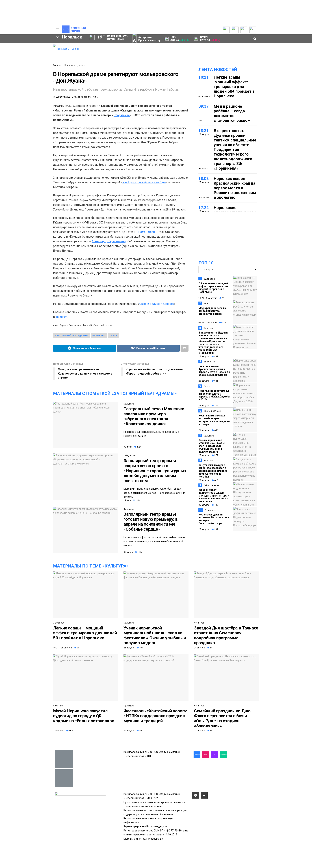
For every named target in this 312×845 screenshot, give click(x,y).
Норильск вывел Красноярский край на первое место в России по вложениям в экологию (235, 188)
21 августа (199, 730)
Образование (36, 88)
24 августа (199, 647)
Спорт (206, 386)
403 (216, 430)
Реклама (32, 49)
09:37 (203, 106)
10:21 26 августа (207, 298)
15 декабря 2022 (61, 97)
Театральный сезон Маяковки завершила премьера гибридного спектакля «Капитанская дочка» (154, 416)
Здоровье (204, 96)
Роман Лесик (147, 232)
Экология (203, 198)
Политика (32, 57)
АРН (21, 82)
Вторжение (122, 115)
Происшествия (212, 411)
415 (216, 480)
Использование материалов (36, 62)
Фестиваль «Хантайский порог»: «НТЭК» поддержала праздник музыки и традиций (155, 715)
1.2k (138, 447)
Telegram (61, 317)
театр (113, 335)
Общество (130, 456)
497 (216, 356)
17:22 (203, 207)
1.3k (137, 500)
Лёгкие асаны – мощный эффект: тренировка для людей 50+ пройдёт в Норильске (234, 86)
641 (216, 381)
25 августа (203, 356)
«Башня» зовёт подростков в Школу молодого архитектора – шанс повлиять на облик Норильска (213, 495)
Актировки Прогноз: (149, 39)
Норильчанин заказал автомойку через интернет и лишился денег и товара (214, 420)
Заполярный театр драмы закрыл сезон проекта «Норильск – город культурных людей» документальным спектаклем (155, 470)
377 (216, 455)
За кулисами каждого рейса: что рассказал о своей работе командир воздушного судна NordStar (212, 471)
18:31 (203, 130)
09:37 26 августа (207, 322)
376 (216, 405)
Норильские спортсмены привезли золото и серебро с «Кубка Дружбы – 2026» (214, 395)
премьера (98, 335)
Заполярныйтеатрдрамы (71, 335)
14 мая (127, 500)
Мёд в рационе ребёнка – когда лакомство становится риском (232, 113)
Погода (31, 67)
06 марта (128, 552)
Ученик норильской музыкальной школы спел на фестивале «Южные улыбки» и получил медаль (211, 446)
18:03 (203, 178)
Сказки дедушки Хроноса (156, 304)
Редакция (33, 46)
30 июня (128, 447)
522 (141, 730)
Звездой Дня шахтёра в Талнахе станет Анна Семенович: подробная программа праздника (226, 635)
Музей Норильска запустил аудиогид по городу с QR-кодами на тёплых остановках (83, 715)
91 (223, 298)
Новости (68, 65)
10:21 (203, 77)
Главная (57, 65)
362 (216, 529)
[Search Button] (44, 111)
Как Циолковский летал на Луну (144, 182)
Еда (200, 121)
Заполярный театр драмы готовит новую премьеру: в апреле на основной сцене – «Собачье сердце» (151, 522)
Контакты (33, 53)
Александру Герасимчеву (109, 241)
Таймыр (35, 76)
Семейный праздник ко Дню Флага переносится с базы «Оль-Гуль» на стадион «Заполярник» (222, 718)
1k (210, 647)
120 (224, 322)
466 (70, 730)
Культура (80, 65)
